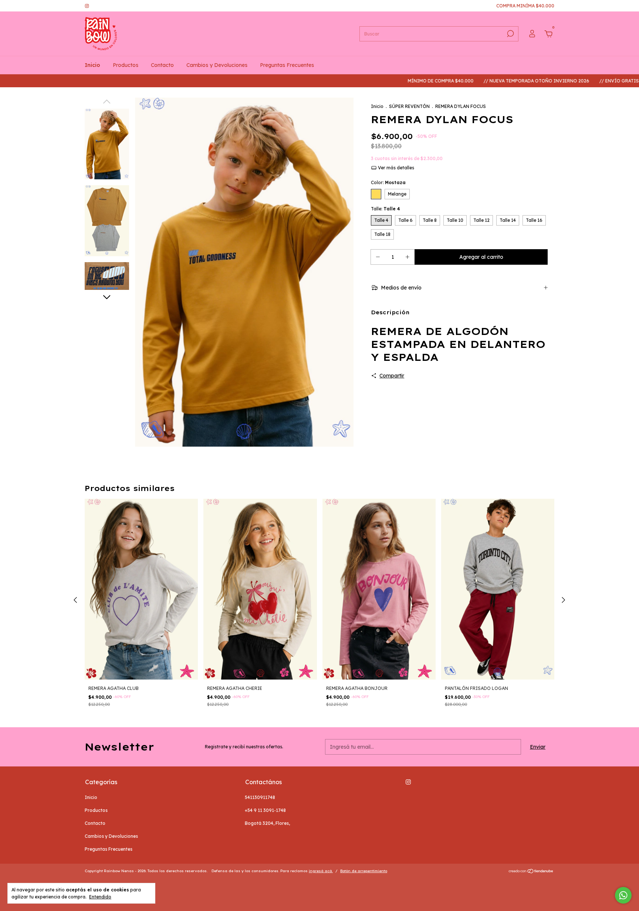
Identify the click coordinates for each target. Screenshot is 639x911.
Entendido (100, 897)
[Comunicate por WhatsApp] (623, 895)
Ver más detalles (395, 167)
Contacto (162, 65)
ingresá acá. (321, 870)
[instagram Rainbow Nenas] (87, 6)
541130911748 (260, 797)
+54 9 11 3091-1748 (265, 810)
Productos (125, 65)
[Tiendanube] (531, 871)
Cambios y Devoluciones (216, 65)
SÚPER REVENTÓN (409, 106)
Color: (388, 182)
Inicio (92, 65)
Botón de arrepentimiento (363, 870)
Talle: (385, 208)
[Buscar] (510, 33)
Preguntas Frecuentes (287, 65)
